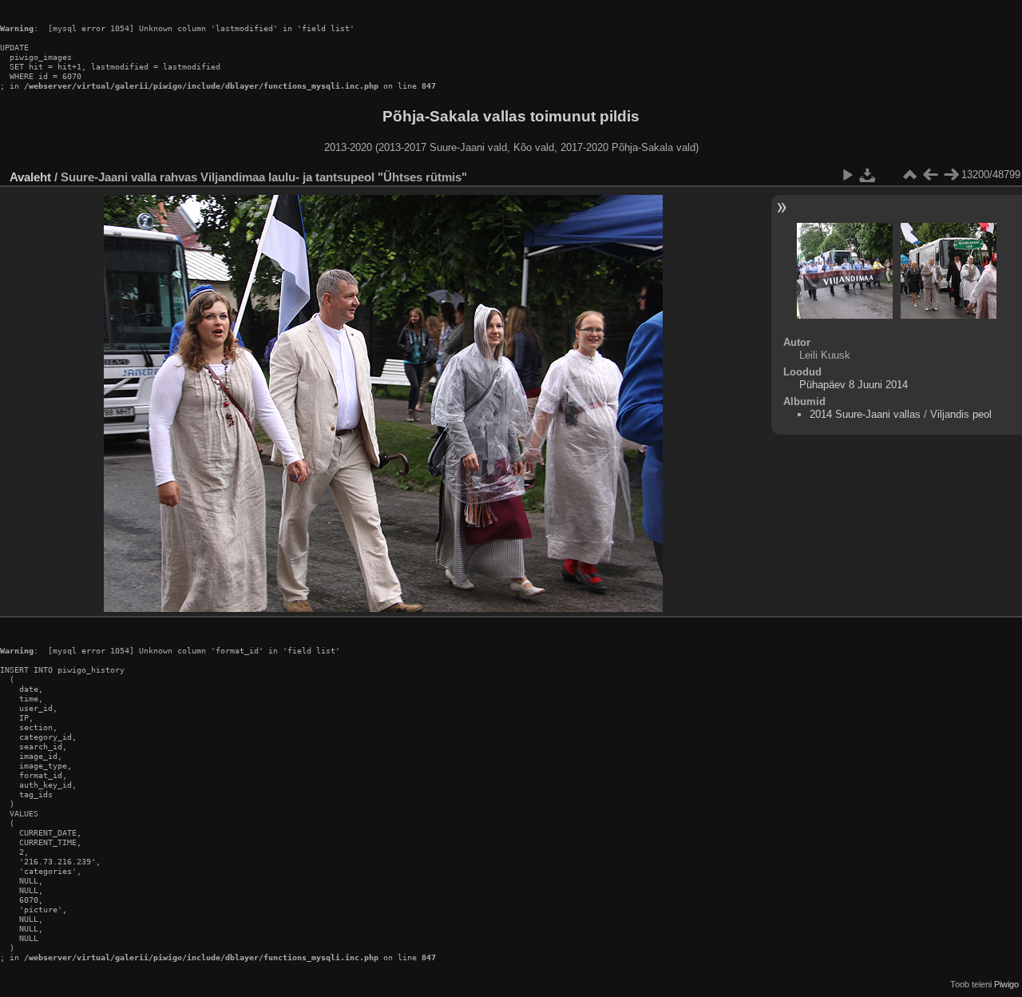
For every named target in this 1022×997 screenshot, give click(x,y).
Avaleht (30, 177)
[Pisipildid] (909, 175)
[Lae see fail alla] (868, 175)
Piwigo (1006, 984)
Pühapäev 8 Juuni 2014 (853, 385)
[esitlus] (847, 175)
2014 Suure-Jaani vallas (865, 414)
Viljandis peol (961, 414)
